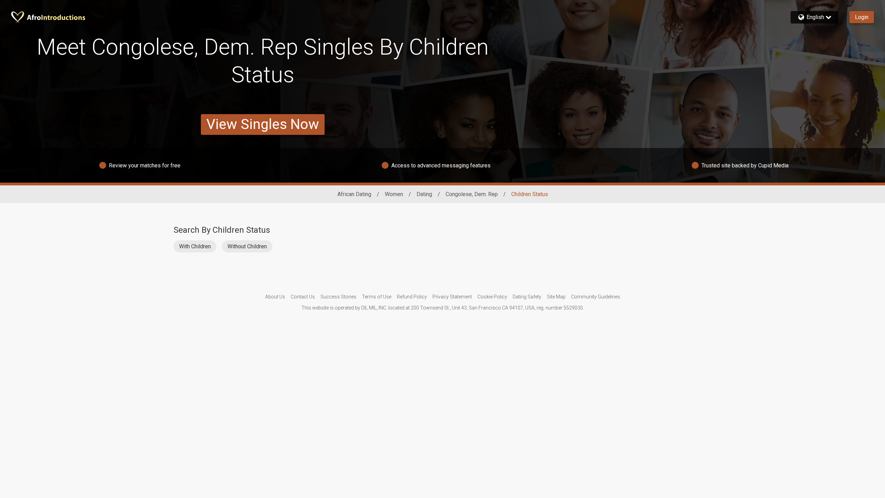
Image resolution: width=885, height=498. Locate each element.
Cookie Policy (492, 296)
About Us (275, 296)
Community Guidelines (595, 296)
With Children (195, 246)
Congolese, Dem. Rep (472, 194)
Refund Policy (412, 296)
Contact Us (303, 296)
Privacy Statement (452, 296)
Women (394, 194)
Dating (424, 194)
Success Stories (338, 296)
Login (861, 17)
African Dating (354, 194)
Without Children (247, 246)
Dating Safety (527, 296)
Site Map (556, 296)
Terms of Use (376, 296)
